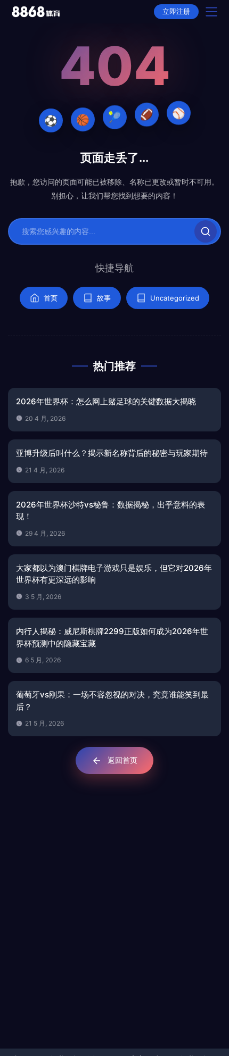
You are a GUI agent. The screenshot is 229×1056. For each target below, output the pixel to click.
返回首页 (122, 759)
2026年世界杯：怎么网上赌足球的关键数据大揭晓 (106, 401)
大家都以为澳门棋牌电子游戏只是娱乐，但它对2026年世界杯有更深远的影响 (114, 574)
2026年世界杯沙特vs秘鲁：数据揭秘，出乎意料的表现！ (110, 511)
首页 (51, 298)
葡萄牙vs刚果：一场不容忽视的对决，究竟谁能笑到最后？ (112, 700)
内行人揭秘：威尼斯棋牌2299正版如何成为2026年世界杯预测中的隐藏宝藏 (112, 637)
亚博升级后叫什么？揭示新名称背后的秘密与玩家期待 (112, 453)
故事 (104, 298)
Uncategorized (174, 298)
